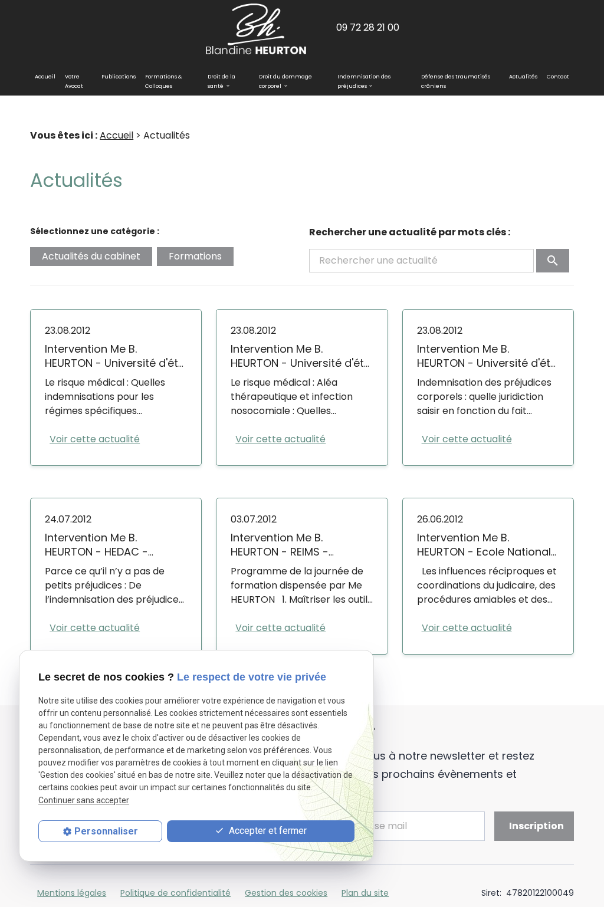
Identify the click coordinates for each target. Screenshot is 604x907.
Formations (195, 256)
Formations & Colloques (163, 81)
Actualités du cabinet (91, 256)
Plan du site (365, 893)
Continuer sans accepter (83, 800)
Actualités (523, 76)
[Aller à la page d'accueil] (256, 27)
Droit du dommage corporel (285, 81)
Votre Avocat (74, 81)
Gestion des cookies (286, 893)
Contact (558, 76)
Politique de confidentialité (175, 893)
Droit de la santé (221, 81)
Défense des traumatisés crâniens (455, 81)
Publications (118, 76)
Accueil (45, 76)
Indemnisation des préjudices (363, 81)
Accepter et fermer (266, 830)
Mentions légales (71, 893)
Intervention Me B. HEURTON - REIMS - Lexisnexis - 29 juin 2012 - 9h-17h (296, 558)
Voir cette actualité (95, 439)
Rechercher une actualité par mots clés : (409, 232)
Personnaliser (106, 831)
